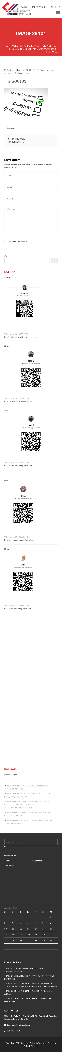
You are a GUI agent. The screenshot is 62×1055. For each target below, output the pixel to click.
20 (28, 934)
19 (21, 934)
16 (51, 928)
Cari (6, 256)
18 (13, 934)
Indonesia (10, 865)
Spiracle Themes (31, 1046)
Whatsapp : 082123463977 (16, 398)
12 (21, 928)
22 (43, 934)
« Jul (6, 954)
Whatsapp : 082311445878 (16, 462)
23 (51, 934)
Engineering (37, 861)
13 (28, 928)
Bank (8, 861)
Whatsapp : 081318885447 (16, 537)
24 (5, 940)
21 (36, 934)
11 (13, 928)
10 (5, 928)
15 (43, 928)
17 (5, 934)
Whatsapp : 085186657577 (16, 605)
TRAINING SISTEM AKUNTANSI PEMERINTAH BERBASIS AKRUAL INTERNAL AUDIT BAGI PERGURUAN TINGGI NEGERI (27, 804)
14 (36, 928)
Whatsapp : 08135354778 (16, 334)
